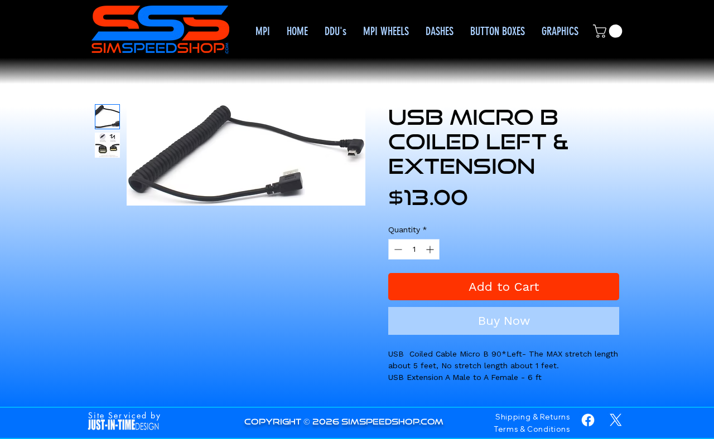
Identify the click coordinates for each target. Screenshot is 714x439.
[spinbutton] (414, 249)
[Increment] (431, 249)
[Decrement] (397, 249)
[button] (609, 31)
